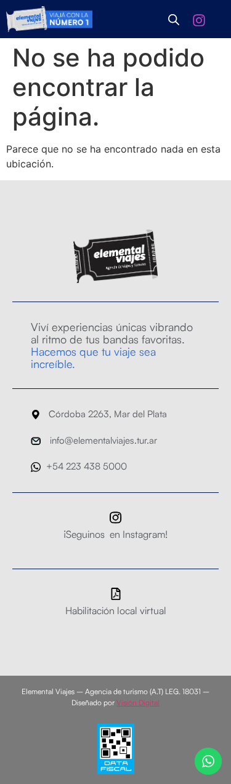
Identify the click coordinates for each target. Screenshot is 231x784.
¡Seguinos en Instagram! (115, 534)
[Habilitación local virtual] (116, 594)
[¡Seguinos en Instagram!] (116, 517)
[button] (221, 19)
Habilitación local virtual (115, 610)
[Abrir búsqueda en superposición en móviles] (174, 19)
